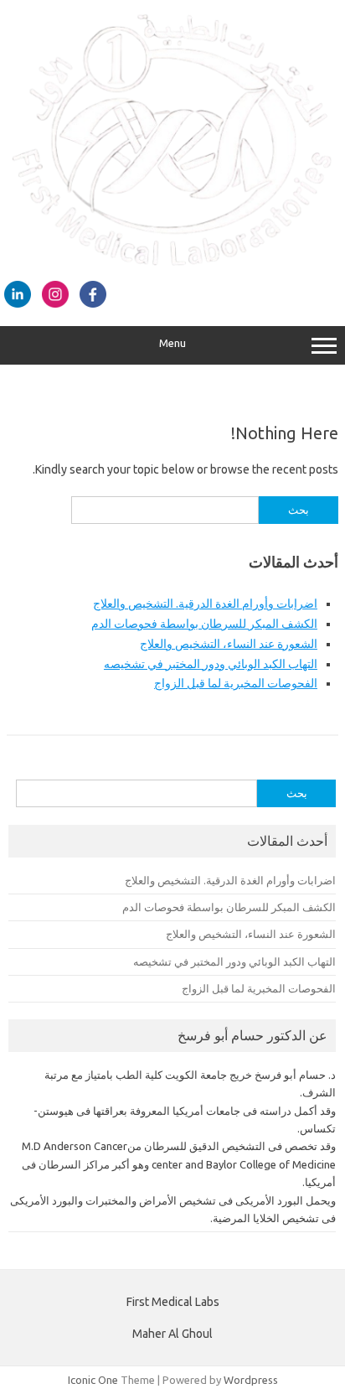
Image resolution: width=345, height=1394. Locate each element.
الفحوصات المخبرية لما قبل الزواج (235, 683)
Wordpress (251, 1380)
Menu (172, 343)
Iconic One (93, 1380)
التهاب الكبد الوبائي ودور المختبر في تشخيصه (210, 664)
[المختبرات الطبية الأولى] (172, 262)
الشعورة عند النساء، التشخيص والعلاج (228, 643)
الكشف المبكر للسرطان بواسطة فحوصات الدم (204, 623)
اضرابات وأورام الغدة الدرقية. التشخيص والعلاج (205, 603)
